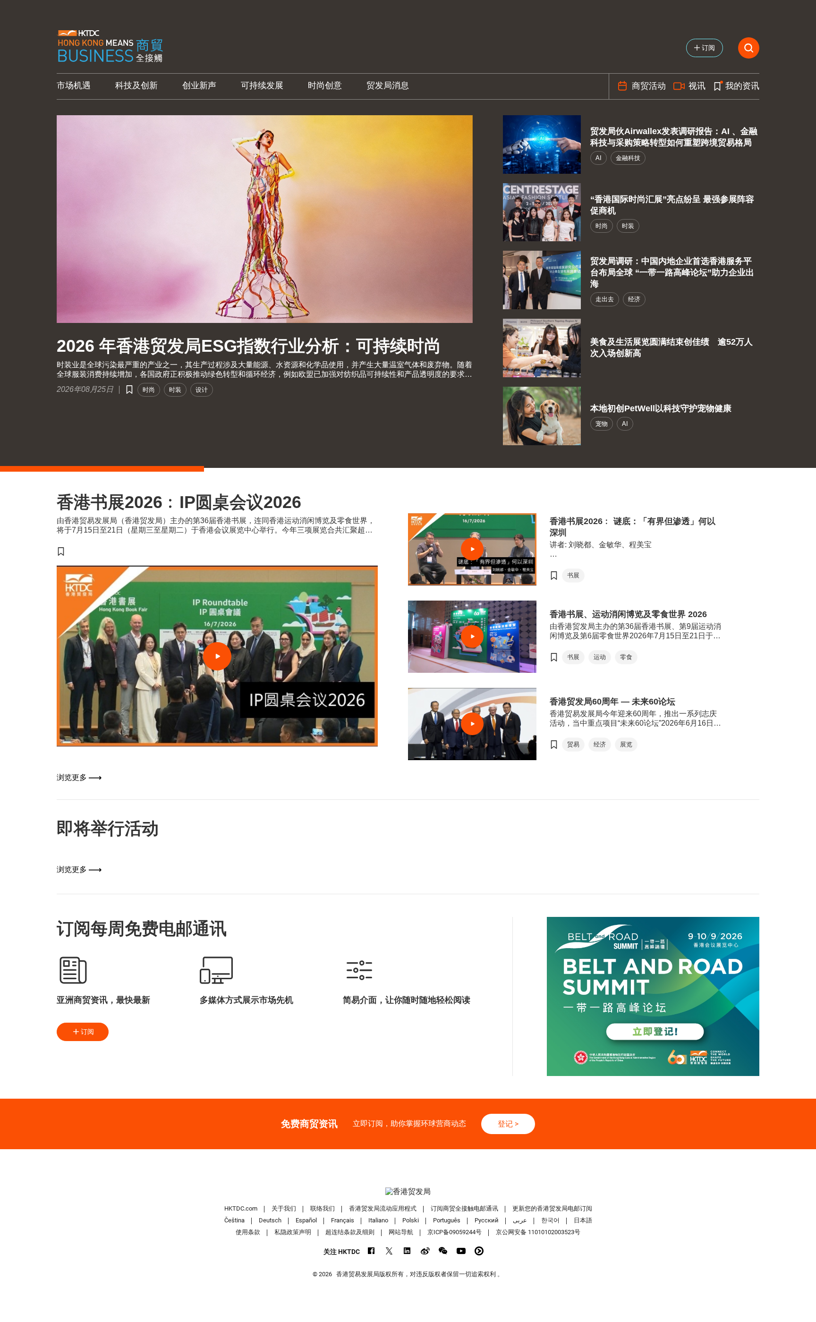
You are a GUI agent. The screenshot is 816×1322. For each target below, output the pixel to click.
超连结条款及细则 (349, 1232)
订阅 (87, 1031)
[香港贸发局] (408, 1191)
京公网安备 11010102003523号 (538, 1232)
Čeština (234, 1220)
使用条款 (248, 1232)
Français (342, 1220)
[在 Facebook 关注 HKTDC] (371, 1250)
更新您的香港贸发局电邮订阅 (552, 1208)
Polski (410, 1220)
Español (306, 1220)
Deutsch (270, 1220)
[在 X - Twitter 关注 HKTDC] (389, 1250)
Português (446, 1220)
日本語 (583, 1220)
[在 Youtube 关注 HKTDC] (461, 1250)
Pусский (487, 1220)
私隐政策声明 (292, 1232)
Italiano (378, 1220)
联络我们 (322, 1208)
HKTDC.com (240, 1208)
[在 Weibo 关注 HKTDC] (425, 1250)
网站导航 (401, 1232)
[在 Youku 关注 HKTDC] (479, 1250)
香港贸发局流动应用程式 (382, 1208)
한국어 (550, 1220)
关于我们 (284, 1208)
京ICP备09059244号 (454, 1232)
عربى (520, 1220)
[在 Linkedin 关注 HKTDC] (407, 1250)
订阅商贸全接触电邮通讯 (464, 1208)
